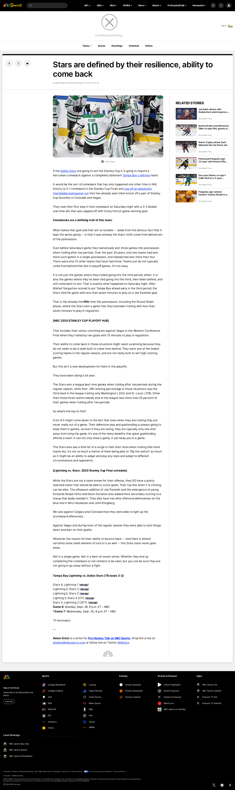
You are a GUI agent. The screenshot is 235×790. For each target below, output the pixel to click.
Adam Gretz (60, 83)
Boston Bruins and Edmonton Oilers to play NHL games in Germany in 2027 (213, 127)
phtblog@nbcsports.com (69, 642)
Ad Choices (66, 771)
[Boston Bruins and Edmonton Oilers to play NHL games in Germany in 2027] (186, 130)
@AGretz (123, 642)
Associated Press (205, 119)
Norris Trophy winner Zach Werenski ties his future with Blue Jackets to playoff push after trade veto (213, 143)
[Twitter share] (18, 63)
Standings (117, 45)
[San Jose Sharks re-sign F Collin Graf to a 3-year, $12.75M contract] (186, 180)
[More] (213, 5)
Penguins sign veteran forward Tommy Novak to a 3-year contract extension (212, 193)
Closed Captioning (26, 771)
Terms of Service (120, 771)
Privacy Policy (77, 771)
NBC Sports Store (45, 771)
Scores (101, 45)
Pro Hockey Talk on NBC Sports (109, 638)
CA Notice (108, 771)
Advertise (6, 771)
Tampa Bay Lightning (136, 175)
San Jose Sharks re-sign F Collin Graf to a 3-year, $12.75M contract (212, 176)
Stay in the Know (11, 688)
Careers (15, 771)
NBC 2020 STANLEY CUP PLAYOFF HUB (81, 320)
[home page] (12, 5)
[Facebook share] (9, 63)
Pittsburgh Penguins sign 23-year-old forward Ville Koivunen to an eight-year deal (211, 160)
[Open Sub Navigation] (90, 5)
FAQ (35, 771)
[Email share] (27, 63)
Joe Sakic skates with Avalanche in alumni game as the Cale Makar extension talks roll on (213, 110)
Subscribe (9, 701)
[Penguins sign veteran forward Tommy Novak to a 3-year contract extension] (186, 196)
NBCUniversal (18, 776)
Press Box (56, 771)
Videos (148, 45)
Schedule (134, 45)
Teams (85, 45)
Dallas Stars (68, 171)
